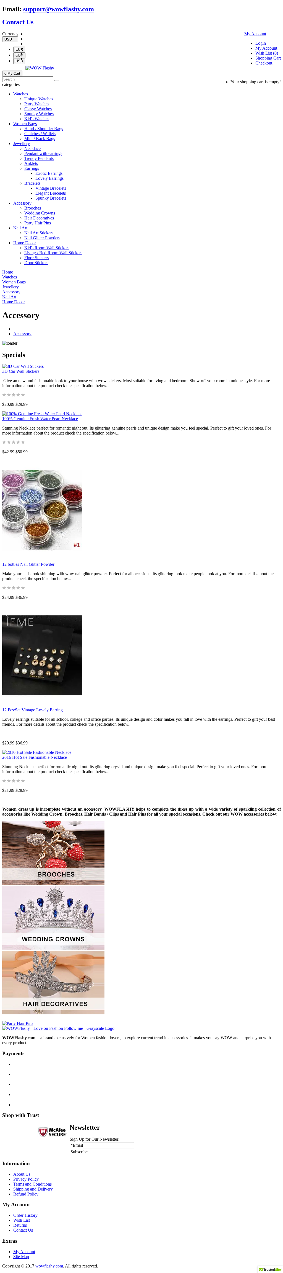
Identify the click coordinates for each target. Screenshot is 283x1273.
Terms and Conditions (32, 1184)
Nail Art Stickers (38, 233)
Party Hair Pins (37, 223)
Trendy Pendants (39, 158)
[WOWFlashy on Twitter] (27, 38)
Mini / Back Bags (39, 138)
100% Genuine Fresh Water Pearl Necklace (40, 418)
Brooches (32, 208)
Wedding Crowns (39, 213)
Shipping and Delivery (33, 1189)
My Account (255, 33)
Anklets (31, 163)
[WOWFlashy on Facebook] (27, 33)
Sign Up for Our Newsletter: (94, 1139)
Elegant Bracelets (50, 193)
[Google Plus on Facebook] (27, 43)
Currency (10, 33)
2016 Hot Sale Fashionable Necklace (34, 757)
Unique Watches (38, 99)
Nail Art (20, 228)
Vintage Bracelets (50, 188)
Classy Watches (38, 108)
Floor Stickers (36, 257)
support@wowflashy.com (58, 9)
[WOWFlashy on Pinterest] (27, 53)
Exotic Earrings (48, 173)
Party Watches (36, 103)
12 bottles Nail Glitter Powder (28, 564)
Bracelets (32, 183)
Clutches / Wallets (40, 133)
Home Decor (24, 242)
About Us (21, 1174)
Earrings (31, 168)
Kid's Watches (36, 118)
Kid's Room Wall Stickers (46, 247)
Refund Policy (25, 1194)
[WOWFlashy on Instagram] (27, 48)
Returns (20, 1225)
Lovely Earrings (49, 178)
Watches (20, 94)
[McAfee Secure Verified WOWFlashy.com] (52, 1139)
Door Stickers (36, 262)
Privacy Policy (26, 1179)
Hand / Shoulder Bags (43, 128)
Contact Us (17, 22)
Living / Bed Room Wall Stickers (53, 252)
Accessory (22, 203)
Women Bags (25, 123)
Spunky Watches (39, 113)
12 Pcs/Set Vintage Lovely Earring (32, 709)
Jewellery (21, 143)
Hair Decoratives (39, 218)
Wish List (21, 1220)
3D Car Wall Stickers (20, 371)
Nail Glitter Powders (42, 237)
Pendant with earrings (43, 153)
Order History (25, 1215)
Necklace (32, 148)
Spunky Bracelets (50, 198)
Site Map (21, 1256)
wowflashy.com (49, 1266)
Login (260, 43)
